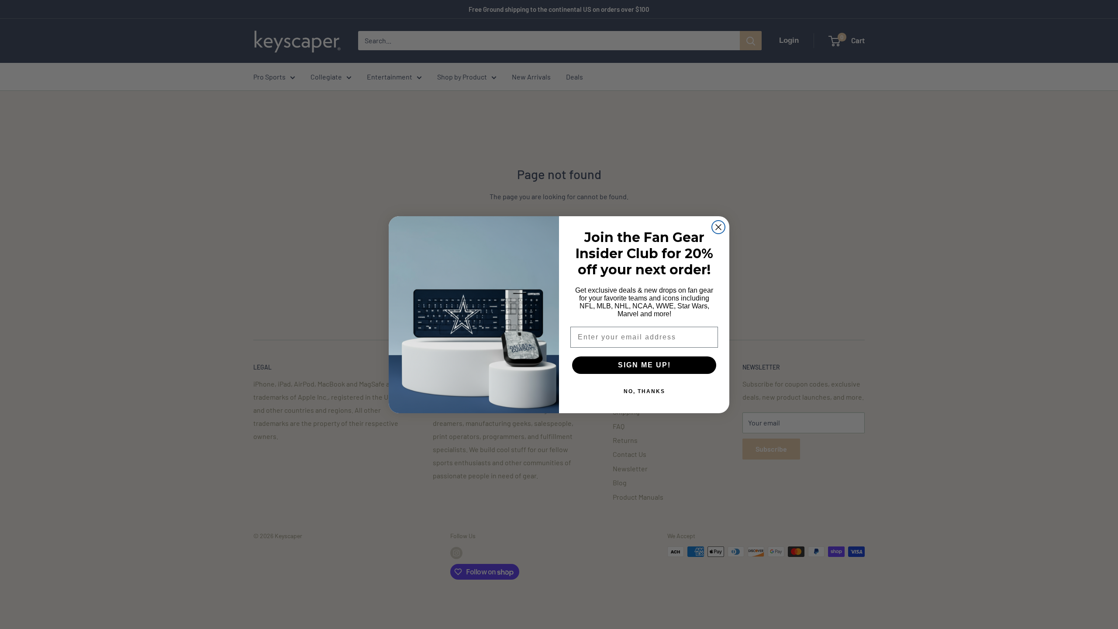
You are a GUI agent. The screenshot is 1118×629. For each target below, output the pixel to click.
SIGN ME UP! (644, 365)
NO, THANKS (644, 391)
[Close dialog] (718, 227)
